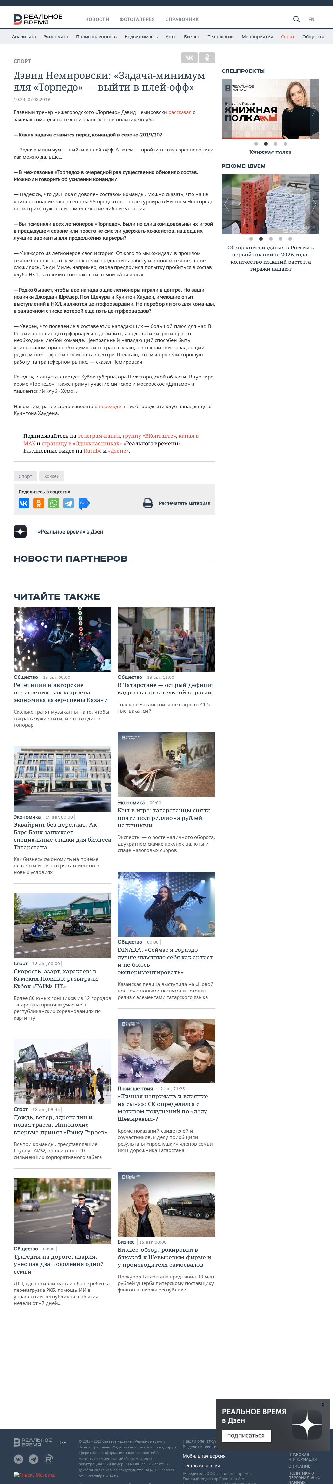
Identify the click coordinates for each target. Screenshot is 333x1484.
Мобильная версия (204, 1456)
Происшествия (136, 1088)
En (311, 19)
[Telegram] (68, 503)
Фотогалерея (137, 19)
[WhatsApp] (53, 503)
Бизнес (192, 37)
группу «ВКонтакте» (149, 435)
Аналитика (24, 37)
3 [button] (275, 144)
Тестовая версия (201, 1466)
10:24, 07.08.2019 (32, 99)
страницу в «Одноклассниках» (82, 443)
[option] (270, 109)
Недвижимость (141, 37)
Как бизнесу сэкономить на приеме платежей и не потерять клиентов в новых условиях (62, 848)
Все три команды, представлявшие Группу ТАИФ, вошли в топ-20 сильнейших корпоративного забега (60, 1136)
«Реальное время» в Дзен (70, 531)
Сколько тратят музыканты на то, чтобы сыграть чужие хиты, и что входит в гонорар (61, 704)
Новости (97, 19)
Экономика (56, 37)
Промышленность (96, 37)
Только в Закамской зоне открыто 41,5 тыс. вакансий (166, 697)
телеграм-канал (99, 435)
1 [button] (256, 144)
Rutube (93, 450)
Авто (171, 37)
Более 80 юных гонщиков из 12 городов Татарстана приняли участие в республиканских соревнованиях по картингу (62, 994)
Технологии (221, 37)
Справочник (182, 19)
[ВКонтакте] (189, 57)
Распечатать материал (184, 503)
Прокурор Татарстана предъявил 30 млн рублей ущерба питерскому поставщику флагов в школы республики (166, 1269)
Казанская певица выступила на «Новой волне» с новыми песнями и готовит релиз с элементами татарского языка (166, 973)
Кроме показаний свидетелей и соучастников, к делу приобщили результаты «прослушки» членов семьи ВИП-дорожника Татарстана (165, 1122)
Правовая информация (302, 1457)
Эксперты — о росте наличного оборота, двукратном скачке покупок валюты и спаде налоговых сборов (166, 829)
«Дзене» (118, 450)
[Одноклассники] (207, 57)
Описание (299, 1466)
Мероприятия (257, 37)
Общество (313, 37)
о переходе (108, 406)
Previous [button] (227, 109)
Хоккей (52, 476)
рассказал (180, 112)
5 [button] (290, 239)
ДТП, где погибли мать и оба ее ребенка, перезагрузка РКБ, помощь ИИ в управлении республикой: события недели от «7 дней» (62, 1279)
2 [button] (265, 144)
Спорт (288, 37)
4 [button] (285, 144)
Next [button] (314, 109)
